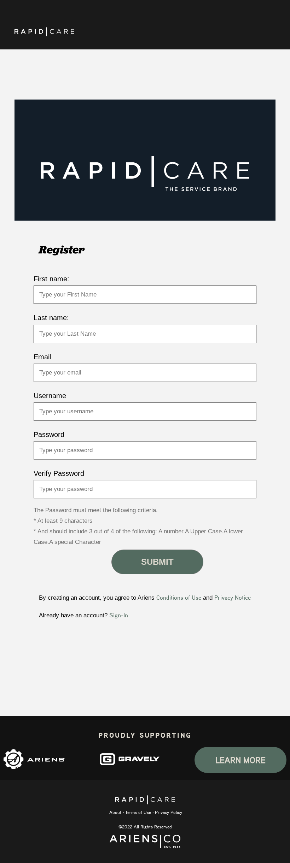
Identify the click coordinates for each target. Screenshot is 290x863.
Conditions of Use (178, 597)
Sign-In (118, 615)
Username (50, 396)
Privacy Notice (232, 597)
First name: (51, 279)
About (115, 812)
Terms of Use (138, 812)
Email (42, 357)
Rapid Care (44, 32)
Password (49, 434)
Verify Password (59, 473)
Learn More (240, 760)
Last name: (51, 318)
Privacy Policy (168, 812)
